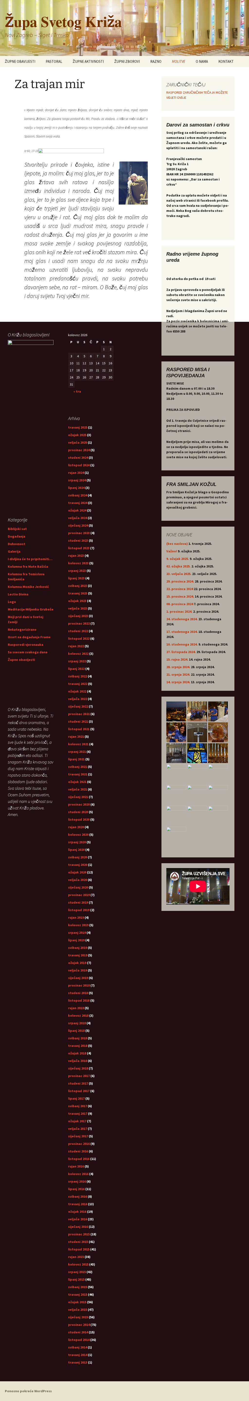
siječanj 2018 (78, 1068)
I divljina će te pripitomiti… (30, 559)
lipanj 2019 (76, 940)
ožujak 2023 (77, 601)
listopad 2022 (78, 638)
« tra (77, 391)
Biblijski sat (17, 529)
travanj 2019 (77, 955)
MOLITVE (178, 61)
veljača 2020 (77, 880)
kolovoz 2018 (78, 1015)
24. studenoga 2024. (182, 619)
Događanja (16, 536)
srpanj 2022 (77, 661)
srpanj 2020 (77, 842)
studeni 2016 (78, 1151)
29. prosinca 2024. (180, 581)
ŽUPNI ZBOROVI (127, 61)
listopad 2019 (78, 910)
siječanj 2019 (78, 978)
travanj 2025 (77, 427)
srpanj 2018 (77, 1023)
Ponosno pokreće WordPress (28, 1391)
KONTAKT (226, 61)
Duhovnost (16, 544)
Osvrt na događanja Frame (29, 637)
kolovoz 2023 (78, 563)
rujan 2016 (76, 1166)
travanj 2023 (77, 593)
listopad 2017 (78, 1091)
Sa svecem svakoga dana (27, 652)
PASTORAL (54, 61)
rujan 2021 (76, 736)
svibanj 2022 (77, 676)
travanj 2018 (77, 1045)
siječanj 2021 (78, 797)
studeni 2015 (78, 1241)
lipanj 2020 (76, 849)
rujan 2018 (76, 1008)
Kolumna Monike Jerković (28, 586)
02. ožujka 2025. (178, 566)
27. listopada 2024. (181, 652)
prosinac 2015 (79, 1234)
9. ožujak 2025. (177, 559)
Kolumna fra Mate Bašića (28, 566)
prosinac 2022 (79, 623)
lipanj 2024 (76, 487)
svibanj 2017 (77, 1106)
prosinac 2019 (79, 895)
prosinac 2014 (79, 1324)
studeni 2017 (78, 1083)
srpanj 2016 (77, 1181)
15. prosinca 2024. (180, 596)
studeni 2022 (78, 631)
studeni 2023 (78, 540)
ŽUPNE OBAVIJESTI (20, 61)
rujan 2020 (76, 827)
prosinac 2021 (79, 714)
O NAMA (202, 61)
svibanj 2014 (77, 1347)
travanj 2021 (77, 774)
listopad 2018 (78, 1000)
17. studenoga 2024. (182, 631)
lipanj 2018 (76, 1030)
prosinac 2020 (79, 804)
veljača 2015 (77, 1309)
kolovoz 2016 (78, 1174)
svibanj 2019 (77, 947)
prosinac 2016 (79, 1143)
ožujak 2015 (77, 1302)
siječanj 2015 (78, 1317)
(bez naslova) (177, 543)
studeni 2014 (78, 1332)
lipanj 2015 (76, 1279)
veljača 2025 (77, 442)
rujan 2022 (76, 646)
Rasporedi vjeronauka (25, 644)
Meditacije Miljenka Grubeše (30, 609)
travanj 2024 (77, 503)
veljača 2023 (77, 608)
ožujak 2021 (77, 782)
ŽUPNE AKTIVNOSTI (88, 61)
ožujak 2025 (77, 435)
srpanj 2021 (77, 751)
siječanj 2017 (78, 1136)
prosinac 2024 (79, 450)
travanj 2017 (77, 1113)
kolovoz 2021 (78, 744)
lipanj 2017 (76, 1098)
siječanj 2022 (78, 706)
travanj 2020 (77, 864)
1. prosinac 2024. (179, 611)
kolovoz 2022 (78, 653)
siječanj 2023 (78, 616)
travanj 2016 (77, 1204)
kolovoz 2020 (78, 834)
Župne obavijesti (21, 659)
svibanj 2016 (77, 1196)
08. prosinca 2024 (179, 604)
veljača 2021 (77, 789)
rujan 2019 (76, 917)
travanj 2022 (77, 684)
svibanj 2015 (77, 1287)
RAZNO (155, 61)
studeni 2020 (78, 812)
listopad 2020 (78, 819)
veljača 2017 (77, 1128)
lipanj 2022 (76, 668)
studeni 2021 (78, 721)
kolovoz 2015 (78, 1264)
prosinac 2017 (79, 1076)
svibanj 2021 (77, 766)
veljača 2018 (77, 1061)
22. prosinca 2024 (179, 589)
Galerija (14, 551)
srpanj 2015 (77, 1272)
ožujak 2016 (77, 1211)
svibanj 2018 (77, 1038)
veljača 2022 (77, 699)
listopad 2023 (78, 548)
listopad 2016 (78, 1159)
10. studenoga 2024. (182, 644)
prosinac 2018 (79, 985)
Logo (12, 602)
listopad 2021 (78, 729)
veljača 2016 (77, 1219)
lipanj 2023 (76, 578)
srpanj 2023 (77, 570)
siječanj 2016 (78, 1226)
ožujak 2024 (77, 510)
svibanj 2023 (77, 586)
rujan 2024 (76, 472)
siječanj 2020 (78, 887)
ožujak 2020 (77, 872)
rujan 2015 (76, 1257)
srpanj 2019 (77, 932)
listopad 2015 (78, 1249)
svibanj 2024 (77, 495)
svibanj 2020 (77, 857)
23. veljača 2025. (178, 574)
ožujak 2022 (77, 691)
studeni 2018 (78, 993)
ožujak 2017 (77, 1121)
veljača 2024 (77, 518)
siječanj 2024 (78, 525)
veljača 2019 (77, 970)
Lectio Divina (18, 594)
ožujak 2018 (77, 1053)
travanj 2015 (77, 1294)
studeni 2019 (78, 902)
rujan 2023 (76, 555)
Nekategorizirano (22, 629)
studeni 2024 (78, 457)
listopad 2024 (78, 465)
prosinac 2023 (79, 533)
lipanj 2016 (76, 1189)
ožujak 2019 (77, 963)
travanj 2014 (77, 1355)
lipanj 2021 (76, 759)
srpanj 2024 (77, 480)
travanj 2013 (77, 1362)
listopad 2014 (78, 1340)
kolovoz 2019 (78, 925)
